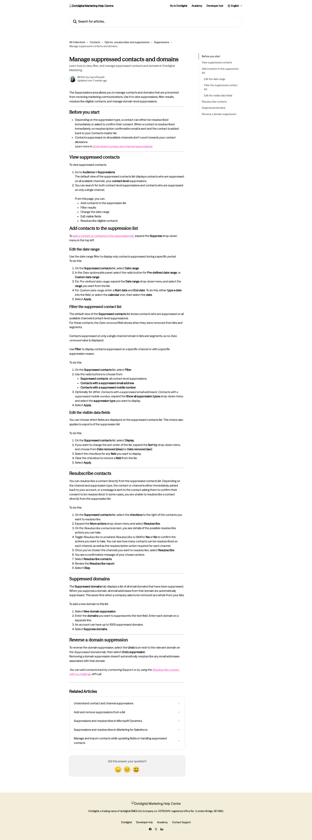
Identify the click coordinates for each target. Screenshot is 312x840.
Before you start (211, 56)
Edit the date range (214, 79)
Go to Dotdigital (178, 6)
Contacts (95, 42)
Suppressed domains (214, 107)
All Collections (77, 42)
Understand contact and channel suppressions (122, 146)
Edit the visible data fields (218, 95)
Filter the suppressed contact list (220, 87)
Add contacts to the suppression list (220, 70)
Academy (197, 6)
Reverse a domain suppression (219, 114)
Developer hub (215, 6)
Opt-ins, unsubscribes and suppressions (127, 42)
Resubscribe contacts (214, 101)
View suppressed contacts (217, 62)
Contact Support (181, 822)
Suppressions (161, 42)
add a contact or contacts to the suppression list (103, 236)
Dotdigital (126, 822)
